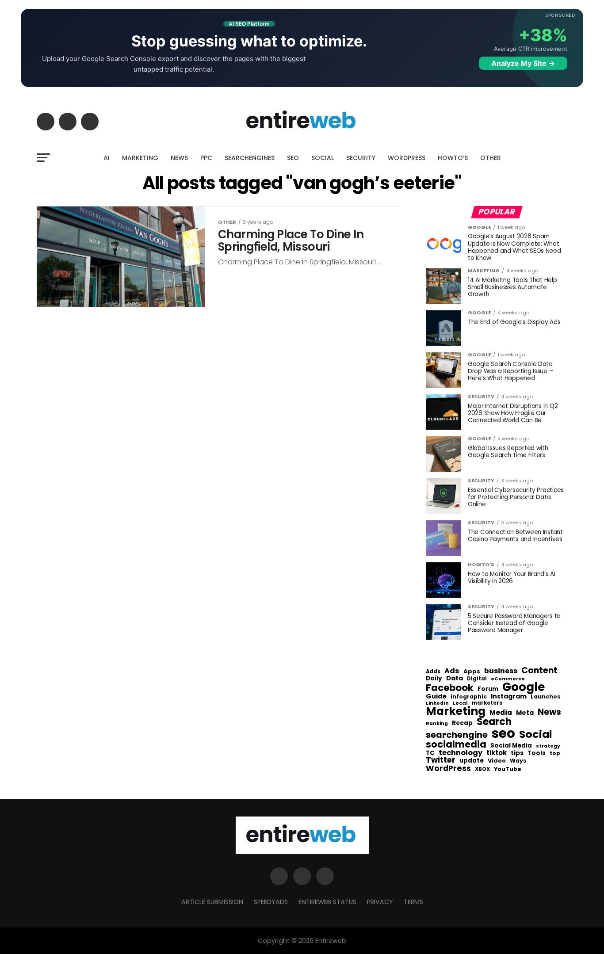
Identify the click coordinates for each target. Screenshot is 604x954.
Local (460, 703)
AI (106, 157)
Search (494, 722)
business (500, 671)
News (549, 712)
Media (500, 712)
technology (460, 752)
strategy (548, 746)
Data (454, 678)
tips (517, 753)
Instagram (509, 696)
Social (535, 734)
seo (503, 733)
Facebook (450, 687)
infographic (469, 696)
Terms (413, 901)
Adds (433, 672)
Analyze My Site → (523, 63)
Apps (471, 672)
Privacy (380, 901)
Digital (477, 679)
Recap (462, 723)
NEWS (179, 157)
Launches (546, 697)
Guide (436, 696)
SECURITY (360, 157)
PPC (206, 157)
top (555, 753)
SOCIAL (322, 157)
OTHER (490, 157)
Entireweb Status (327, 901)
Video (497, 761)
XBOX (482, 769)
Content (539, 670)
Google (523, 687)
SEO (293, 157)
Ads (451, 671)
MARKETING (140, 157)
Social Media (511, 745)
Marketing (455, 711)
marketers (487, 703)
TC (430, 753)
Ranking (437, 723)
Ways (518, 760)
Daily (434, 678)
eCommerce (508, 679)
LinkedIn (437, 703)
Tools (537, 753)
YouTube (507, 769)
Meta (525, 713)
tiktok (496, 753)
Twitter (440, 760)
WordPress (448, 768)
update (471, 761)
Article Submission (212, 901)
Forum (488, 689)
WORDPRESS (406, 157)
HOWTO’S (453, 157)
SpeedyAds (271, 901)
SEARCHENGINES (250, 157)
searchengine (457, 735)
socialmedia (456, 744)
